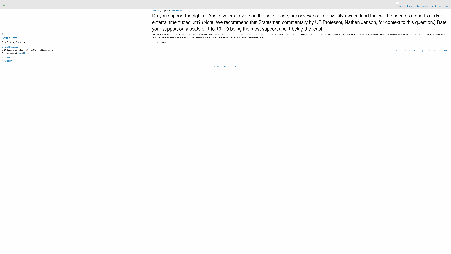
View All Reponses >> (180, 10)
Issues (400, 6)
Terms (20, 53)
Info (446, 6)
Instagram (8, 60)
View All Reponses (10, 47)
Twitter (7, 57)
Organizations (422, 6)
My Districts (436, 6)
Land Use (156, 10)
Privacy (27, 53)
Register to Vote (440, 50)
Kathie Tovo (9, 37)
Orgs (235, 66)
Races (410, 6)
